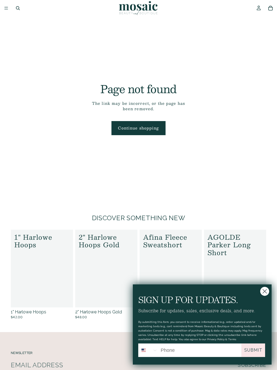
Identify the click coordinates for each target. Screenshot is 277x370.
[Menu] (6, 8)
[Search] (18, 8)
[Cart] (270, 8)
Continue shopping (138, 128)
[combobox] (148, 350)
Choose (69, 299)
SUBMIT (253, 350)
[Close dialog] (264, 291)
